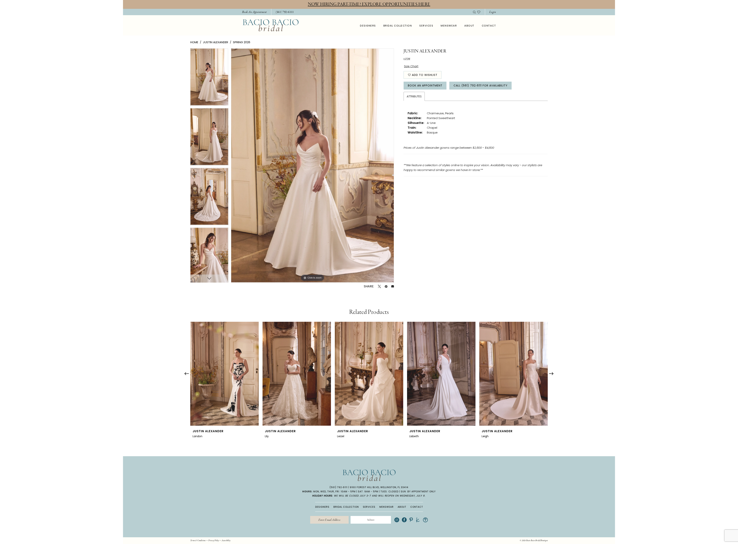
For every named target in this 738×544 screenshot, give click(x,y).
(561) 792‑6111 (338, 487)
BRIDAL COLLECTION (346, 506)
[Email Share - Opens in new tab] (392, 286)
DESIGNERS (322, 506)
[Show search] (474, 12)
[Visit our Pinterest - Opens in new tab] (411, 519)
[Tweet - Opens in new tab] (379, 286)
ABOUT (402, 506)
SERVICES (369, 506)
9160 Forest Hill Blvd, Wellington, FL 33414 (379, 487)
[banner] (270, 25)
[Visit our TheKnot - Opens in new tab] (418, 519)
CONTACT (416, 506)
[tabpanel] (209, 78)
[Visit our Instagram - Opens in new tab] (396, 519)
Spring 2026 (241, 42)
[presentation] (224, 374)
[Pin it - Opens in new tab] (386, 286)
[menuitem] (254, 12)
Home (194, 42)
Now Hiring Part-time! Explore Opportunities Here (369, 4)
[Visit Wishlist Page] (478, 12)
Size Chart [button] (411, 66)
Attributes (414, 96)
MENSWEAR (386, 506)
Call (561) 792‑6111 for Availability (481, 85)
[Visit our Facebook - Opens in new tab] (404, 519)
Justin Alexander (215, 42)
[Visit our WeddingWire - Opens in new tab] (425, 519)
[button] (493, 12)
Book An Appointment (425, 85)
